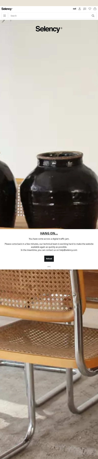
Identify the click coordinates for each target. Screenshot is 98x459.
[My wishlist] (89, 8)
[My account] (79, 8)
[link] (7, 9)
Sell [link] (74, 9)
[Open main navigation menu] (5, 16)
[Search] (93, 15)
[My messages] (84, 8)
